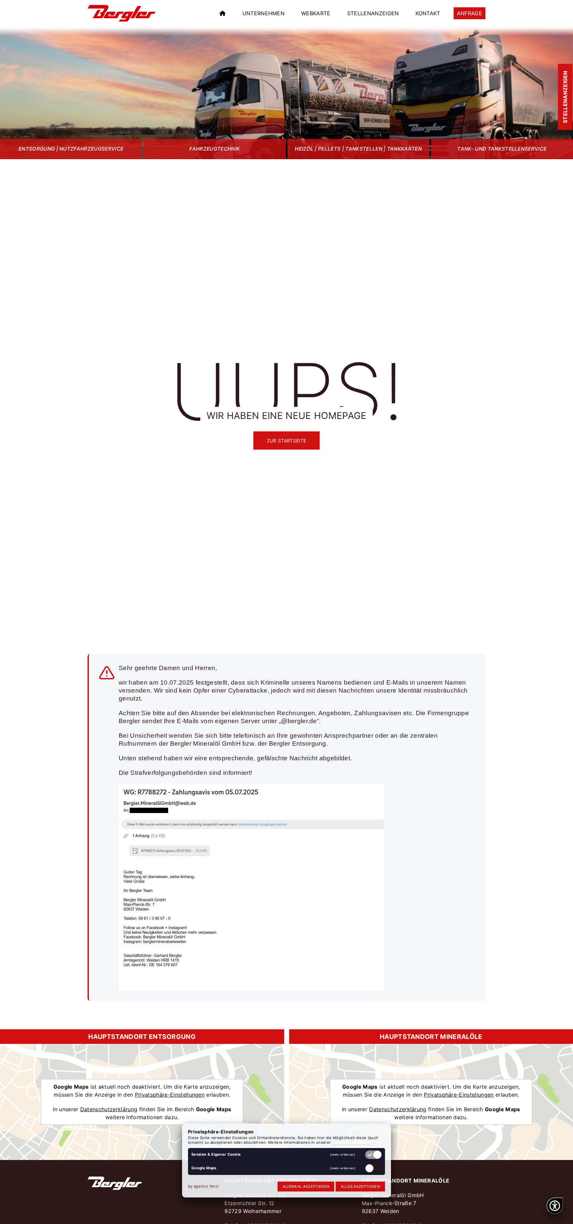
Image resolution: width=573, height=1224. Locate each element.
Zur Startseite (286, 440)
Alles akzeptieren (360, 1186)
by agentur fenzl (203, 1186)
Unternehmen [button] (263, 13)
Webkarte (316, 13)
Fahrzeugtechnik (214, 149)
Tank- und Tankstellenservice (501, 149)
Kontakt (427, 13)
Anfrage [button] (469, 13)
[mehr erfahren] (342, 1154)
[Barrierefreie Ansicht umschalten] (554, 1205)
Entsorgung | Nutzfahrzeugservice (71, 149)
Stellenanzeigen (373, 13)
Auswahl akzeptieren (306, 1186)
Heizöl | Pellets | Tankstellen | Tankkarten (358, 149)
